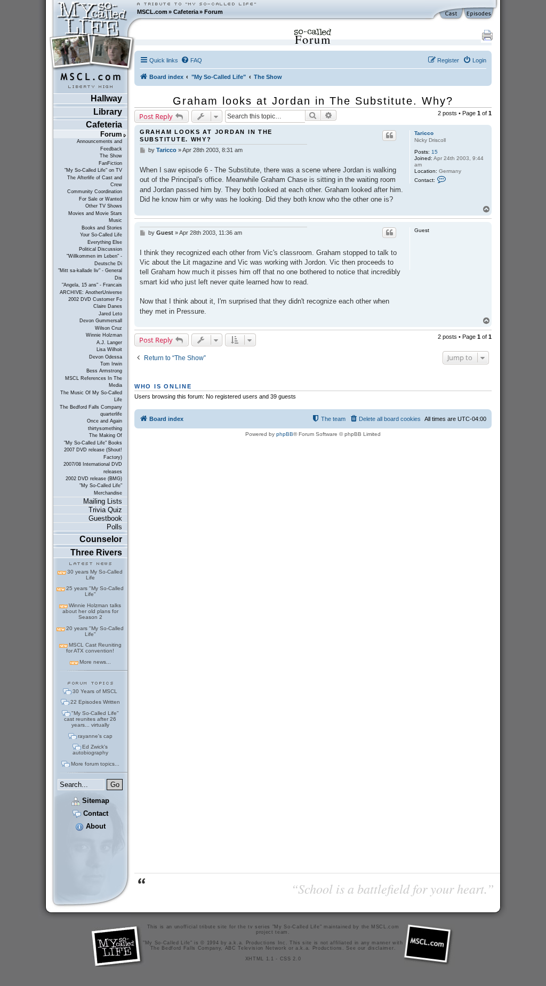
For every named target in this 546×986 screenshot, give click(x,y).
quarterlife (111, 414)
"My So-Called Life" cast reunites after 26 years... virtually (91, 719)
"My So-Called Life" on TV (93, 170)
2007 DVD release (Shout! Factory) (93, 453)
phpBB (284, 434)
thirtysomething (105, 428)
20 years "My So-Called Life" (95, 631)
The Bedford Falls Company (91, 407)
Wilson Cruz (108, 328)
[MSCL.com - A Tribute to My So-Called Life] (92, 12)
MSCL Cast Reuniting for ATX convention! (94, 648)
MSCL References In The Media (93, 382)
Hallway (106, 98)
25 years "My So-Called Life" (95, 591)
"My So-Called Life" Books (93, 443)
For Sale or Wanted (100, 199)
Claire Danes (107, 306)
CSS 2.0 (290, 958)
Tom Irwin (111, 364)
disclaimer (381, 948)
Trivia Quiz (105, 510)
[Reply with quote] (389, 135)
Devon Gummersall (100, 320)
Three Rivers (96, 552)
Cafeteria (185, 12)
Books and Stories (102, 227)
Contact (94, 813)
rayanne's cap (95, 736)
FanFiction (110, 163)
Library (107, 111)
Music (115, 220)
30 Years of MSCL (95, 691)
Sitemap (94, 801)
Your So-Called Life (101, 234)
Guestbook (105, 518)
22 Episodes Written (95, 702)
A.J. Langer (109, 342)
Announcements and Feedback (99, 145)
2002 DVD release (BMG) (94, 478)
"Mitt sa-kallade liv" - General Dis (90, 274)
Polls (114, 527)
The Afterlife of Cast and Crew (94, 181)
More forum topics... (95, 764)
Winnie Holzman (104, 335)
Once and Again (104, 421)
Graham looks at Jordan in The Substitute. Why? (313, 101)
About (95, 826)
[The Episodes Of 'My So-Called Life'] (479, 14)
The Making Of (105, 435)
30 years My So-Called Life (95, 575)
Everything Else (104, 242)
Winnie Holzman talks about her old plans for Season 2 (91, 611)
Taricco (423, 133)
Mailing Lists (102, 501)
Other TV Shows (103, 206)
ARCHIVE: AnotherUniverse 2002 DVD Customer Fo (91, 296)
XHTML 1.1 (259, 958)
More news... (95, 662)
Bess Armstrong (104, 370)
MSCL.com (152, 12)
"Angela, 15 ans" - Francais (92, 285)
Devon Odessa (105, 357)
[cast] (451, 14)
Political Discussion (100, 249)
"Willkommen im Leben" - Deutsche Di (94, 259)
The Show (111, 155)
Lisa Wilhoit (109, 349)
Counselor (100, 539)
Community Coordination (94, 191)
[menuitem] (191, 60)
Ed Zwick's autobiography (90, 750)
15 (434, 152)
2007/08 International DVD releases (92, 468)
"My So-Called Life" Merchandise (100, 489)
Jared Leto (110, 313)
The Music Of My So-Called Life (91, 396)
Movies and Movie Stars (95, 213)
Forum (213, 12)
